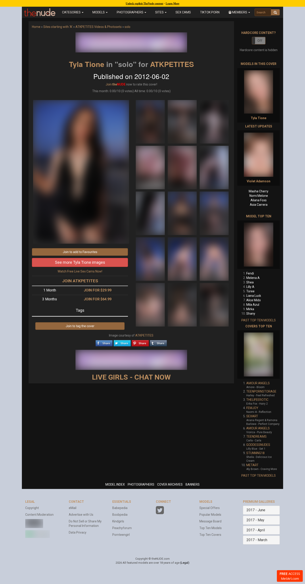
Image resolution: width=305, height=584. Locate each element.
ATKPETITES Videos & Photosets (98, 27)
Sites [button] (159, 12)
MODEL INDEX (115, 484)
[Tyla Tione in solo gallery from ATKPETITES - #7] (151, 213)
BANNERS (193, 484)
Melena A (253, 278)
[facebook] (104, 342)
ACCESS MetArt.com (290, 576)
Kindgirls (118, 521)
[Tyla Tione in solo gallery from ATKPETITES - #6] (214, 167)
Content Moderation (39, 514)
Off (259, 40)
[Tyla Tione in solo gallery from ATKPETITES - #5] (182, 167)
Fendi (250, 273)
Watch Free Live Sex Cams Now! (80, 271)
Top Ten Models (210, 528)
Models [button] (98, 12)
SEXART (252, 416)
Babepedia (119, 508)
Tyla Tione (86, 64)
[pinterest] (140, 342)
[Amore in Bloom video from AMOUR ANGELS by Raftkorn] (259, 354)
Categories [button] (71, 12)
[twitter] (122, 342)
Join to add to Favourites (80, 252)
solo (127, 27)
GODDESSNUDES (258, 445)
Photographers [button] (130, 12)
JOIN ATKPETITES (80, 280)
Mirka (250, 309)
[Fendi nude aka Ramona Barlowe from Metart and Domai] (259, 245)
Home (36, 27)
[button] (239, 12)
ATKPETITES (172, 64)
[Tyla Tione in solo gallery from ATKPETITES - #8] (182, 213)
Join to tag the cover (80, 326)
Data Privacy (77, 532)
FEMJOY (252, 408)
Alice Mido (253, 300)
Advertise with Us (81, 514)
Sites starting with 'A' (58, 27)
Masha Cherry (258, 191)
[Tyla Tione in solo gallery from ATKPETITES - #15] (214, 304)
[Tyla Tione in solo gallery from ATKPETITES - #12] (214, 258)
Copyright (32, 508)
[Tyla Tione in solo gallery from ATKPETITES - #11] (182, 258)
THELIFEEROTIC (257, 399)
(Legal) (184, 562)
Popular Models (210, 514)
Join (109, 84)
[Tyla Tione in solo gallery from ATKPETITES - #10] (151, 258)
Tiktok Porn (209, 12)
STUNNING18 (255, 453)
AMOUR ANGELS (258, 383)
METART (252, 465)
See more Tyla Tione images (80, 262)
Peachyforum (122, 528)
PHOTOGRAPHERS (141, 484)
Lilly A (250, 287)
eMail (72, 508)
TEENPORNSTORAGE (261, 391)
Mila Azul (252, 304)
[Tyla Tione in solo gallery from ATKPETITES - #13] (151, 304)
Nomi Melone (258, 195)
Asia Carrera (258, 204)
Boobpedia (119, 514)
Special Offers (209, 508)
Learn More (172, 3)
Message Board (210, 521)
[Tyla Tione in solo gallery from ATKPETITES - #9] (214, 213)
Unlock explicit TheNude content (144, 3)
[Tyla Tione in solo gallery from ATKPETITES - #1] (151, 121)
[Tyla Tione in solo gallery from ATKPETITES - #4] (151, 167)
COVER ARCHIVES (170, 484)
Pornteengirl (121, 534)
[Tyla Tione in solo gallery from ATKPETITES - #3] (214, 121)
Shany (250, 313)
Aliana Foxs (259, 200)
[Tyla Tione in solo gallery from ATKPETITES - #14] (182, 304)
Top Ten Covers (210, 534)
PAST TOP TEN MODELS (258, 320)
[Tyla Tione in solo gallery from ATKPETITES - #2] (182, 121)
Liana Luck (253, 295)
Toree (250, 291)
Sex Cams (183, 12)
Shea (250, 282)
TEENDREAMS (256, 436)
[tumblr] (158, 342)
